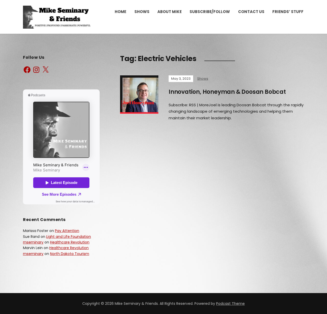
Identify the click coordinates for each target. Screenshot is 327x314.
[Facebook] (27, 70)
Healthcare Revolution (69, 242)
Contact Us (251, 11)
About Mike (169, 11)
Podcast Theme (230, 303)
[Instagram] (36, 70)
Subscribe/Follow (210, 11)
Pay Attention (67, 230)
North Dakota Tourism (69, 253)
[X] (45, 70)
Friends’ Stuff (287, 11)
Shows (141, 11)
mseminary (33, 242)
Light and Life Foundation (68, 236)
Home (120, 11)
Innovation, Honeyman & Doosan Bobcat (227, 92)
